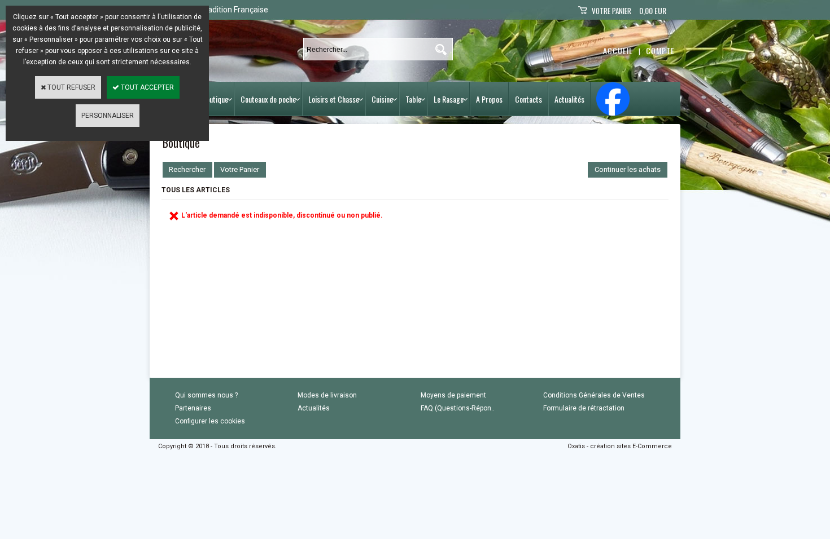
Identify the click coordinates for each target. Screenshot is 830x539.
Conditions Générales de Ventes (594, 395)
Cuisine (382, 99)
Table (413, 99)
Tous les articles (195, 190)
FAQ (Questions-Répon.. (458, 408)
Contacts (528, 99)
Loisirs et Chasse (333, 99)
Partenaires (193, 408)
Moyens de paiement (453, 395)
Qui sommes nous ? (206, 395)
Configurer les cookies (210, 421)
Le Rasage (449, 99)
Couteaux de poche (268, 99)
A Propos (489, 99)
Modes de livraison (327, 395)
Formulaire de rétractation (583, 408)
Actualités (569, 99)
